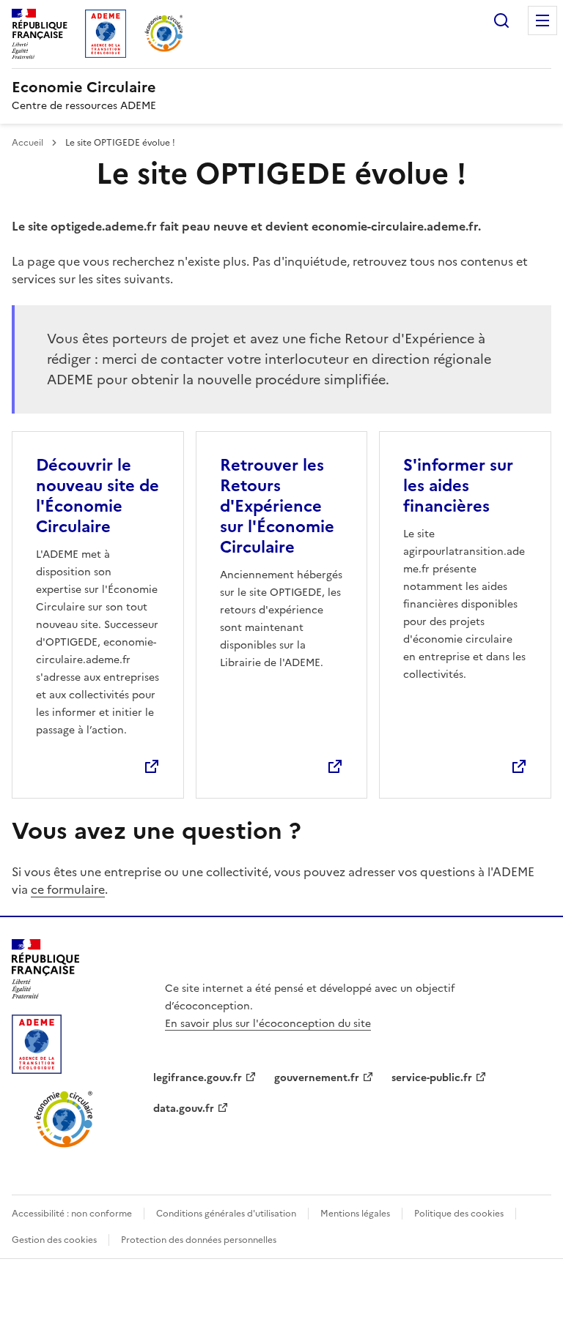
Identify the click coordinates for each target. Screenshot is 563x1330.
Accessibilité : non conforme (72, 1213)
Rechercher (501, 20)
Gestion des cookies (54, 1240)
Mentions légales (355, 1213)
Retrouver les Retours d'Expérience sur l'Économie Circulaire (277, 506)
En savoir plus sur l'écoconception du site (268, 1023)
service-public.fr (431, 1078)
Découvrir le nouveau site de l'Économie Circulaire (97, 496)
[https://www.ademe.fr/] (37, 1069)
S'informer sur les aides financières (458, 485)
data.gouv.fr (183, 1108)
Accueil (28, 142)
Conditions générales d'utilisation (226, 1213)
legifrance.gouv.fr (197, 1078)
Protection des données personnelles (198, 1240)
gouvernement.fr (316, 1078)
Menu (542, 20)
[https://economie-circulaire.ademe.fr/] (64, 1145)
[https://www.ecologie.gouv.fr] (45, 994)
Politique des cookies (459, 1213)
